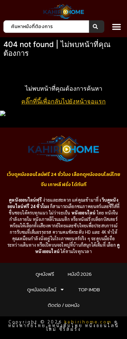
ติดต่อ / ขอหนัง (64, 305)
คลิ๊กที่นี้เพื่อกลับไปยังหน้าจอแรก (63, 101)
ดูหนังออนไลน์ (41, 289)
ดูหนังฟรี (45, 274)
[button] (116, 27)
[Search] (96, 26)
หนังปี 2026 (80, 274)
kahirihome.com (88, 321)
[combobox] (46, 26)
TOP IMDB (89, 289)
